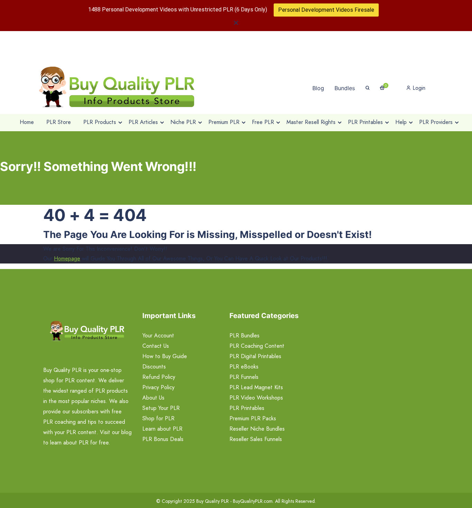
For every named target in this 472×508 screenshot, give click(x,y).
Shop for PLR (158, 418)
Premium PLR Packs (252, 418)
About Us (153, 398)
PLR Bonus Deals (162, 439)
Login (418, 88)
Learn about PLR (162, 429)
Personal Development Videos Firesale (326, 10)
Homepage (67, 258)
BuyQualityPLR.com (253, 501)
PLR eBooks (243, 367)
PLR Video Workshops (256, 398)
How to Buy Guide (164, 356)
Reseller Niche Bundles (257, 429)
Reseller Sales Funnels (255, 439)
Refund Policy (158, 377)
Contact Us (155, 346)
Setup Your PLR (161, 408)
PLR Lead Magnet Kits (256, 387)
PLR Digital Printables (255, 356)
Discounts (154, 367)
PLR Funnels (243, 377)
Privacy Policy (158, 387)
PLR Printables (246, 408)
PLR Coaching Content (256, 346)
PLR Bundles (244, 335)
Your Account (158, 335)
